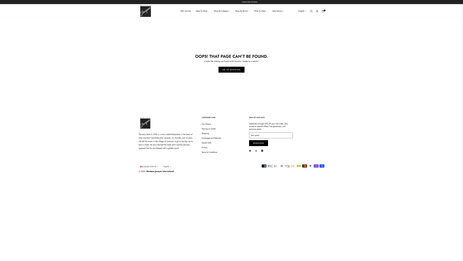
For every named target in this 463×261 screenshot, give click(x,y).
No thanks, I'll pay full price (252, 148)
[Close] (271, 107)
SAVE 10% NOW (252, 139)
